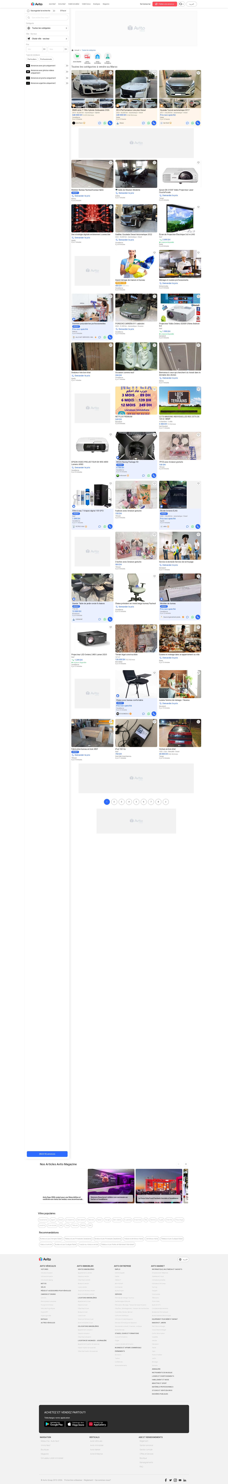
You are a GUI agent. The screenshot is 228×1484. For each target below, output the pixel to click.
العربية (191, 4)
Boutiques (96, 4)
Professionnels (46, 59)
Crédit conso (86, 4)
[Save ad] (110, 73)
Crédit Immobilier (73, 4)
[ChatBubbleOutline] (99, 123)
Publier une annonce (166, 4)
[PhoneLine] (110, 123)
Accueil (77, 50)
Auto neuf (52, 4)
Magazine (106, 4)
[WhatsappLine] (104, 123)
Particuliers (32, 59)
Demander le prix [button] (82, 196)
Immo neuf (61, 4)
